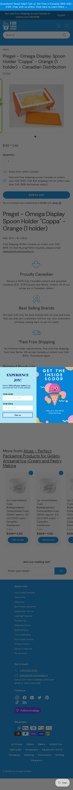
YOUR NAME (8, 394)
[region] (36, 5)
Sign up (17, 415)
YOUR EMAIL (8, 404)
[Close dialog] (71, 369)
